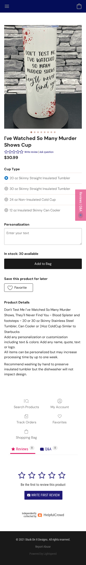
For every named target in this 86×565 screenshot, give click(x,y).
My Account (60, 407)
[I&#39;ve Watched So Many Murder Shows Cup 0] (43, 77)
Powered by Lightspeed (43, 553)
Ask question (46, 152)
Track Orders (26, 422)
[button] (79, 6)
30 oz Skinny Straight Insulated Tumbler (40, 189)
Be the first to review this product (43, 485)
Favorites (60, 422)
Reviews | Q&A (81, 202)
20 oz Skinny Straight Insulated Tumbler (40, 178)
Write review (31, 152)
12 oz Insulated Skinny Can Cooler (35, 210)
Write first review (45, 495)
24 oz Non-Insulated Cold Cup (33, 199)
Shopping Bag (26, 437)
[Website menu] (7, 6)
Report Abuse (43, 546)
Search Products (26, 407)
